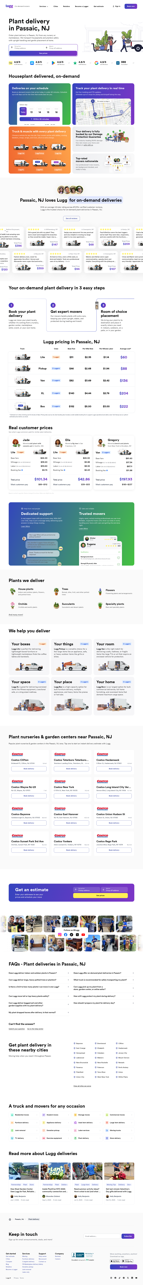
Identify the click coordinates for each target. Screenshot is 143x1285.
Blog (7, 1264)
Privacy (16, 1278)
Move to (51, 46)
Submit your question (17, 1029)
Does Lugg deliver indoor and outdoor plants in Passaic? (33, 973)
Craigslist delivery (28, 1261)
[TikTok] (71, 934)
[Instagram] (59, 934)
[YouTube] (83, 934)
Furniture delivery (28, 1259)
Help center (43, 1256)
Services (42, 6)
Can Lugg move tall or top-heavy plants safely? (29, 996)
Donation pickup (27, 1267)
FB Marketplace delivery (30, 1264)
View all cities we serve (82, 1086)
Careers (57, 1259)
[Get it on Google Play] (127, 1261)
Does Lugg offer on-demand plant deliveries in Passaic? (97, 973)
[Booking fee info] (22, 470)
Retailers (66, 6)
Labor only (25, 1272)
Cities (55, 6)
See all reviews (71, 218)
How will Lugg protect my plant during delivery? (94, 996)
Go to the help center (35, 1029)
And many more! (16, 614)
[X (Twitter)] (77, 934)
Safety (41, 1264)
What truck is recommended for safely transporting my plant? (100, 980)
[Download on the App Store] (115, 1261)
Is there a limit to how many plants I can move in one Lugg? (34, 987)
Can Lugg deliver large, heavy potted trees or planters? (32, 980)
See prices (43, 53)
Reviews (58, 1256)
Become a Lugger (11, 1269)
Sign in (117, 6)
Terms (22, 1278)
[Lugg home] (9, 6)
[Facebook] (65, 934)
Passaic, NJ (19, 1219)
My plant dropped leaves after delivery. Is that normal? (32, 1012)
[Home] (10, 1219)
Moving (24, 1256)
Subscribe (128, 1236)
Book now (131, 6)
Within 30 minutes (41, 119)
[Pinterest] (124, 1278)
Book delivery (29, 769)
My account (42, 1259)
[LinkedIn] (132, 1278)
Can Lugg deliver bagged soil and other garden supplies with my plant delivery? (26, 1004)
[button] (33, 238)
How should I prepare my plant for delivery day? (94, 1003)
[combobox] (25, 47)
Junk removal (26, 1269)
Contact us (42, 1261)
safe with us (88, 145)
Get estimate (99, 6)
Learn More (25, 526)
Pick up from (18, 46)
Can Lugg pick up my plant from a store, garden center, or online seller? (90, 988)
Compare (9, 1261)
